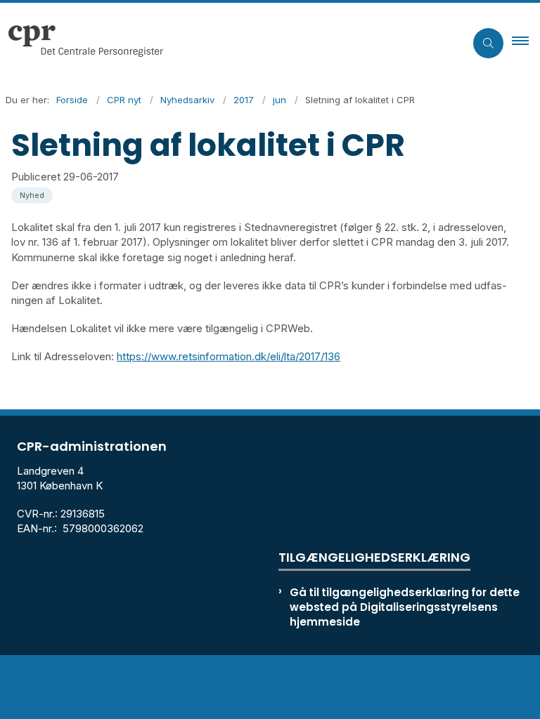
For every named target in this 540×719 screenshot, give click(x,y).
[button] (526, 42)
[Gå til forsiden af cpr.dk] (227, 42)
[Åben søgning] (488, 43)
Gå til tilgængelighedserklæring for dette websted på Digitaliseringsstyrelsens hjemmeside (405, 607)
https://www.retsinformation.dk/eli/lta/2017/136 (228, 356)
